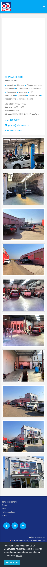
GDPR (4, 515)
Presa (4, 505)
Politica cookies (8, 512)
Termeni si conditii (9, 502)
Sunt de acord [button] (11, 562)
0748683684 (13, 119)
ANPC (4, 509)
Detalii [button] (19, 555)
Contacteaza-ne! (38, 537)
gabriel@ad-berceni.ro (18, 125)
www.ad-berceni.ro (14, 130)
